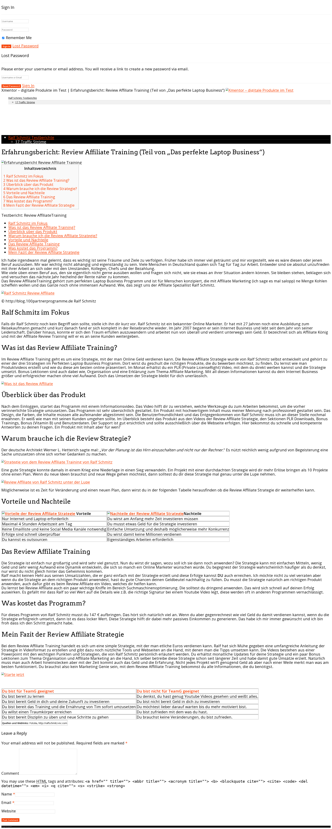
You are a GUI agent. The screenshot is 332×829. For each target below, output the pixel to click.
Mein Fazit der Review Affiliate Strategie (39, 205)
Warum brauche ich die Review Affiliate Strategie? (52, 235)
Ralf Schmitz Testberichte (22, 98)
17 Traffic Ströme (25, 102)
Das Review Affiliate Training (29, 197)
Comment (10, 773)
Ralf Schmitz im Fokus (23, 176)
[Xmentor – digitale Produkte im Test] (259, 90)
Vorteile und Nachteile (24, 192)
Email (6, 802)
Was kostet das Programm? (28, 201)
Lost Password (25, 45)
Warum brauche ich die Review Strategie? (40, 188)
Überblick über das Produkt (28, 184)
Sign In (28, 85)
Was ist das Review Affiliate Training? (36, 180)
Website (8, 810)
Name (6, 793)
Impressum (6, 826)
